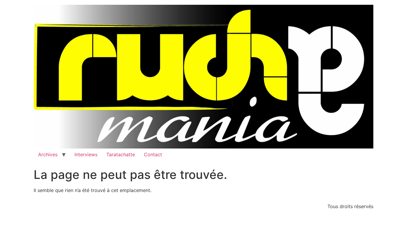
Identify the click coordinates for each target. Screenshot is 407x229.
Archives (48, 154)
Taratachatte (120, 154)
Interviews (85, 154)
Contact (153, 154)
